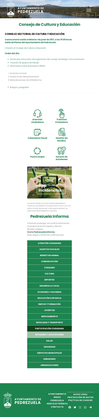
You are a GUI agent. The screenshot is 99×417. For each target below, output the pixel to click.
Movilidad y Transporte (49, 322)
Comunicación (49, 261)
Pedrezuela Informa (44, 232)
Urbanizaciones (49, 365)
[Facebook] (70, 407)
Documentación (76, 59)
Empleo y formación (49, 304)
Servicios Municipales (49, 353)
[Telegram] (90, 407)
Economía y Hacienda (49, 292)
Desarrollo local (49, 285)
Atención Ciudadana (49, 243)
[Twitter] (75, 407)
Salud (49, 340)
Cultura (49, 273)
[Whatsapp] (85, 407)
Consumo (49, 267)
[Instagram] (80, 407)
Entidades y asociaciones (49, 334)
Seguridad (49, 346)
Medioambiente (49, 316)
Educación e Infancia (49, 298)
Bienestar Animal (49, 255)
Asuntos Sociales (49, 249)
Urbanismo (49, 359)
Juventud (49, 310)
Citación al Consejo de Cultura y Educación (25, 48)
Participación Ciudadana (49, 328)
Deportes (49, 279)
